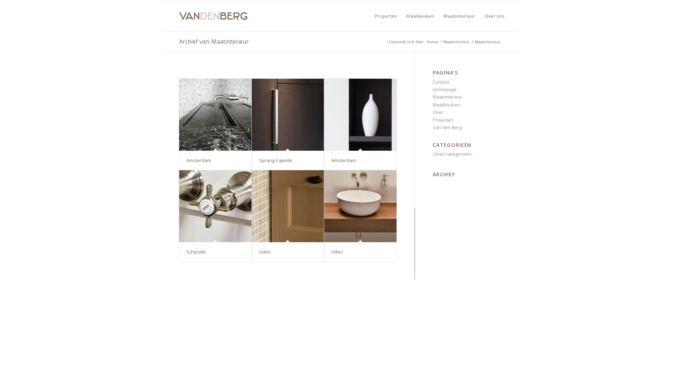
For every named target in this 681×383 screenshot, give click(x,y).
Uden (265, 252)
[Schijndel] (215, 206)
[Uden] (288, 206)
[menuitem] (386, 16)
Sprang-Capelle (275, 160)
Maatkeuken (446, 104)
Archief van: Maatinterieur (214, 41)
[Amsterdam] (215, 115)
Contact (441, 82)
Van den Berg (447, 127)
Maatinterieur (447, 97)
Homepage (444, 89)
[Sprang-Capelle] (288, 115)
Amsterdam (198, 160)
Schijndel (196, 252)
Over (438, 112)
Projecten (443, 120)
